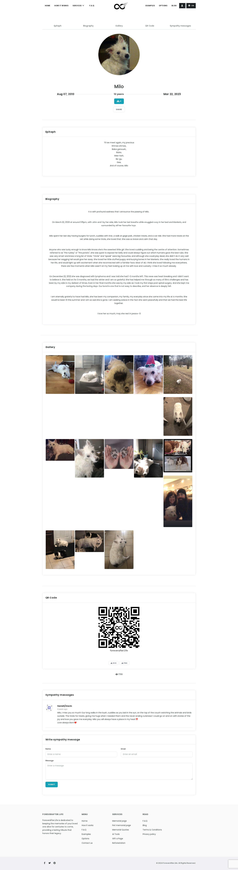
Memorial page (119, 821)
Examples (150, 5)
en (192, 5)
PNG (125, 663)
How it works (61, 5)
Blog (174, 5)
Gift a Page (117, 838)
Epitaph (57, 25)
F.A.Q (91, 5)
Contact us (87, 843)
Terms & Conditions (152, 829)
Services (77, 5)
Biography (88, 25)
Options (163, 5)
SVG (114, 663)
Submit (51, 784)
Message (49, 760)
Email (123, 749)
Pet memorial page (121, 825)
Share (119, 109)
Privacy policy (149, 834)
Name (48, 749)
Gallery (119, 25)
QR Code (149, 25)
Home (47, 5)
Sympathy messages (180, 25)
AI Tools (116, 834)
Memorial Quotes (120, 829)
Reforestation (118, 843)
